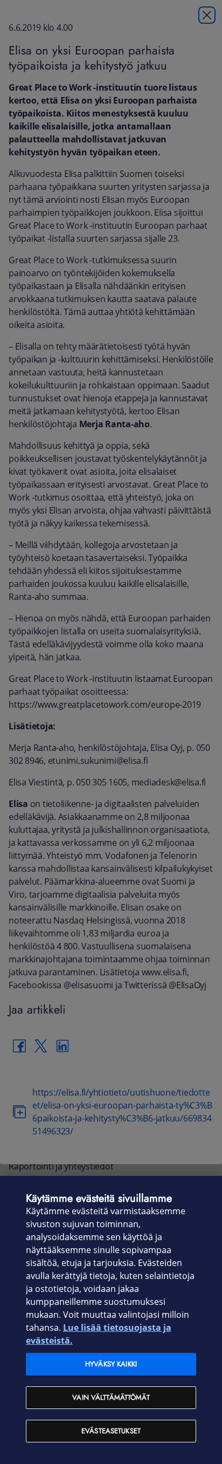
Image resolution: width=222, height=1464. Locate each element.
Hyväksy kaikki (111, 1364)
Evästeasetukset (111, 1431)
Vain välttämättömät (110, 1397)
